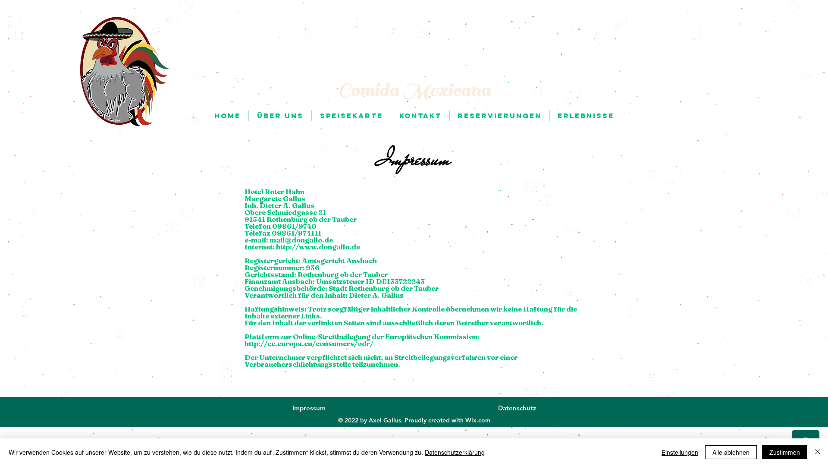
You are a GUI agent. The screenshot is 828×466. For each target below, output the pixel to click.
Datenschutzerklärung (455, 452)
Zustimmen (784, 452)
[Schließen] (817, 452)
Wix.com (477, 420)
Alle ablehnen (731, 452)
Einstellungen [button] (680, 452)
